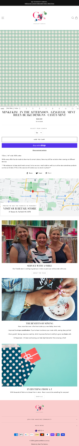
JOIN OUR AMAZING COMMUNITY (39, 419)
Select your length (38, 128)
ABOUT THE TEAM (39, 273)
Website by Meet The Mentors (39, 444)
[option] (39, 3)
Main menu (39, 425)
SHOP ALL (39, 396)
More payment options (39, 150)
